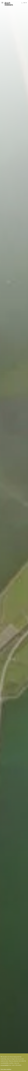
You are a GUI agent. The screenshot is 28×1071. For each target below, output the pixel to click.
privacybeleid (5, 1065)
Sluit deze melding (6, 1069)
